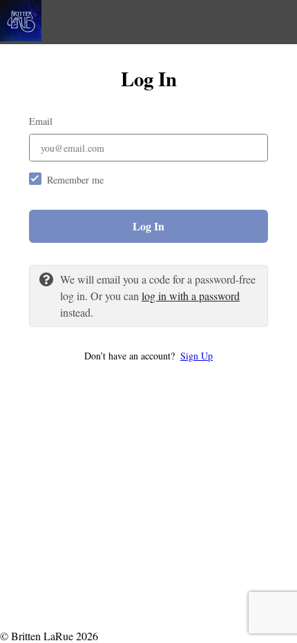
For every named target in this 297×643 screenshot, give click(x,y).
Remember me (75, 179)
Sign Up (196, 355)
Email (40, 121)
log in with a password (191, 295)
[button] (148, 355)
